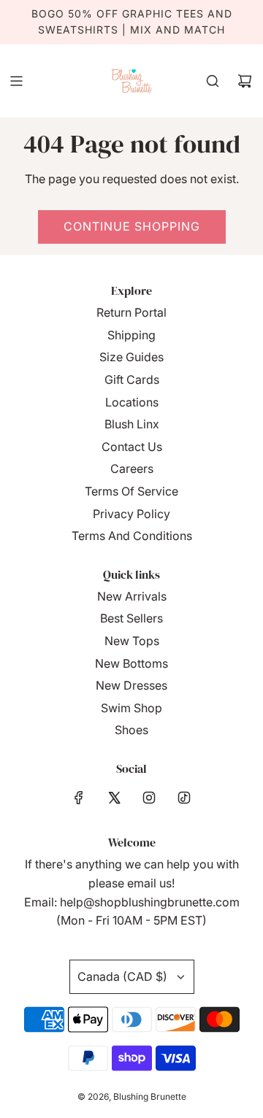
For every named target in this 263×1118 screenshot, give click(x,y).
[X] (114, 798)
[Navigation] (16, 81)
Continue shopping (132, 226)
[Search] (213, 81)
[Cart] (245, 81)
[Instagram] (149, 798)
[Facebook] (79, 798)
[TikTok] (184, 798)
